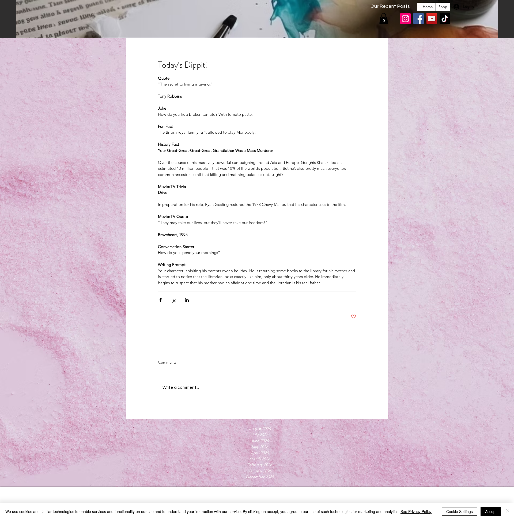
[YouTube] (431, 18)
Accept (491, 511)
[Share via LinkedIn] (186, 300)
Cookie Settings (459, 511)
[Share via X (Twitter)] (173, 300)
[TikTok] (445, 18)
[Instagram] (405, 18)
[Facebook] (418, 18)
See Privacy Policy (416, 511)
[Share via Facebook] (160, 300)
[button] (383, 18)
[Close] (507, 511)
